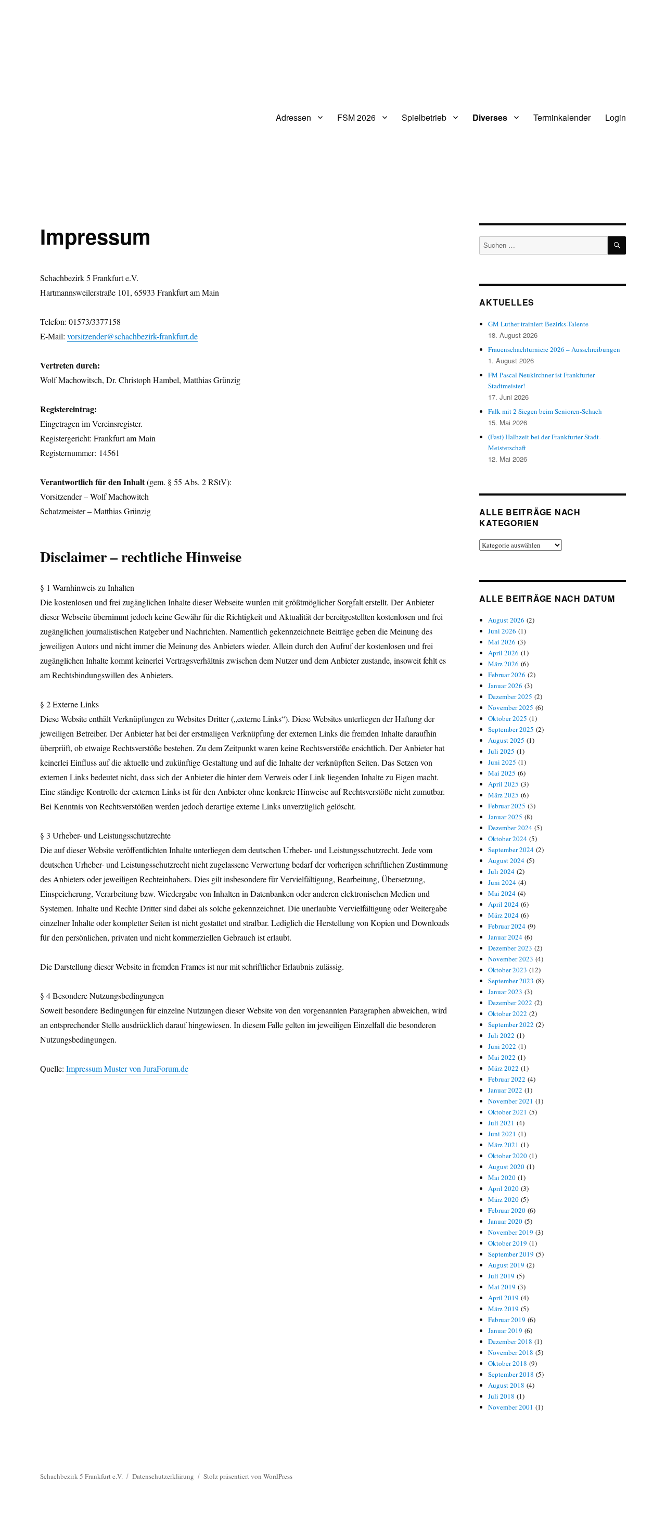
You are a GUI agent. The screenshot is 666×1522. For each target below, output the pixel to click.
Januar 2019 (505, 1330)
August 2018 (506, 1385)
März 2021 (503, 1144)
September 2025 (511, 729)
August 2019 (506, 1265)
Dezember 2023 (510, 948)
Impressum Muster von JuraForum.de (127, 1068)
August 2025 (506, 740)
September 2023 (511, 980)
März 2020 (503, 1199)
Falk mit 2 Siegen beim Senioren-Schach (545, 411)
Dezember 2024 (510, 827)
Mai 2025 (502, 773)
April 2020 (503, 1188)
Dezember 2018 (510, 1341)
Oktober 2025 (507, 718)
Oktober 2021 (507, 1112)
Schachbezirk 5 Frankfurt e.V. (81, 1476)
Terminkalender (562, 117)
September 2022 (511, 1024)
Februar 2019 (507, 1319)
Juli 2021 (501, 1122)
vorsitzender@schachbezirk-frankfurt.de (132, 336)
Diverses (489, 117)
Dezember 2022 (510, 1002)
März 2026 (503, 663)
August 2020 (506, 1166)
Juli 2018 (501, 1396)
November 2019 (510, 1232)
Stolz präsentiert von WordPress (247, 1476)
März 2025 (503, 795)
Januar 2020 (505, 1221)
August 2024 (506, 860)
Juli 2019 (501, 1275)
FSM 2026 (356, 117)
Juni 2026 (502, 631)
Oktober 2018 (507, 1363)
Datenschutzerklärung (163, 1476)
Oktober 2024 (507, 838)
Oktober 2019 (507, 1243)
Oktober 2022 (507, 1013)
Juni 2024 (502, 882)
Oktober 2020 (507, 1155)
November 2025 (510, 707)
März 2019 (503, 1308)
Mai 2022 (502, 1057)
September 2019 (511, 1254)
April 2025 (503, 784)
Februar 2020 (507, 1210)
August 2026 (506, 620)
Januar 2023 (505, 991)
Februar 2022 (507, 1079)
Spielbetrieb (424, 117)
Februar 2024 (507, 926)
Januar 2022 (505, 1090)
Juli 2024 (501, 871)
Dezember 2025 (510, 696)
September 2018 (511, 1374)
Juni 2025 (502, 762)
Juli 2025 (501, 751)
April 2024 (503, 904)
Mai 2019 (502, 1286)
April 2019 (503, 1297)
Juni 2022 (502, 1046)
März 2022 (503, 1068)
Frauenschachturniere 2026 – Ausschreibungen (554, 349)
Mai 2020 (502, 1177)
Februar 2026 (507, 674)
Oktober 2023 (507, 969)
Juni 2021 (502, 1133)
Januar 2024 (505, 937)
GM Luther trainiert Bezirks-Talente (538, 323)
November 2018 (510, 1352)
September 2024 (511, 849)
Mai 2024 (502, 893)
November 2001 (510, 1407)
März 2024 (503, 915)
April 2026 (503, 652)
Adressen (293, 117)
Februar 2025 (507, 805)
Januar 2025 (505, 816)
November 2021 (510, 1101)
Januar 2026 (505, 685)
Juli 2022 (501, 1035)
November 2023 (510, 958)
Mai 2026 (502, 641)
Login (615, 117)
